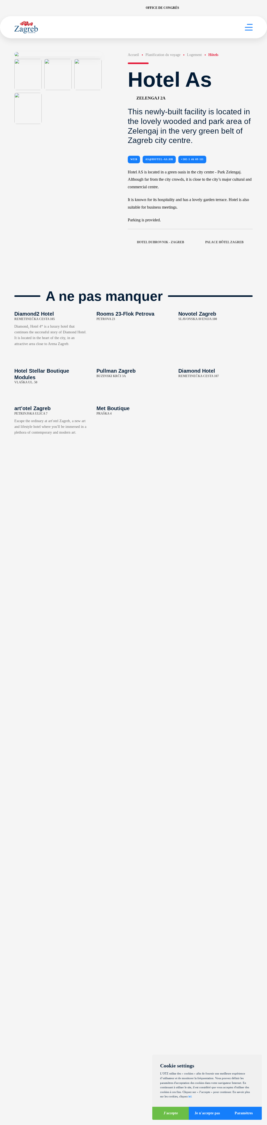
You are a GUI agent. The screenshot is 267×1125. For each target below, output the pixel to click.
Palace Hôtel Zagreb (224, 242)
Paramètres (244, 1113)
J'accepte (170, 1113)
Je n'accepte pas (207, 1113)
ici (190, 1096)
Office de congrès (162, 8)
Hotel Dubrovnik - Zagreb (160, 242)
